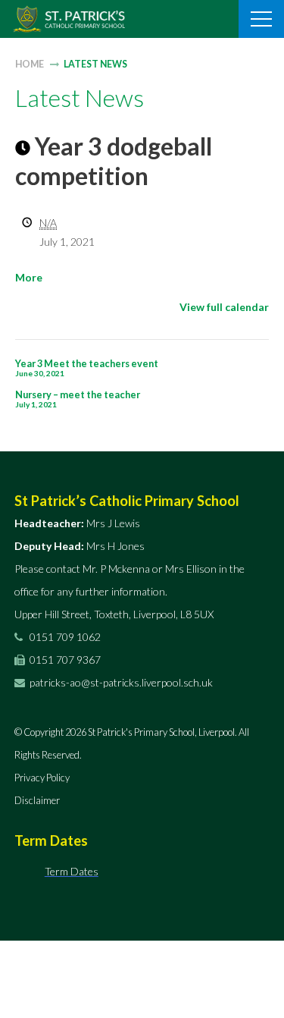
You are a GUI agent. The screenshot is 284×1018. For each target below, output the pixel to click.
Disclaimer (37, 800)
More (28, 277)
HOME (29, 64)
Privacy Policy (42, 777)
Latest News (95, 64)
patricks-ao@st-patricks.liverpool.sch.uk (121, 682)
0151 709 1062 (64, 636)
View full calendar (224, 306)
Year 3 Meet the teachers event (86, 367)
